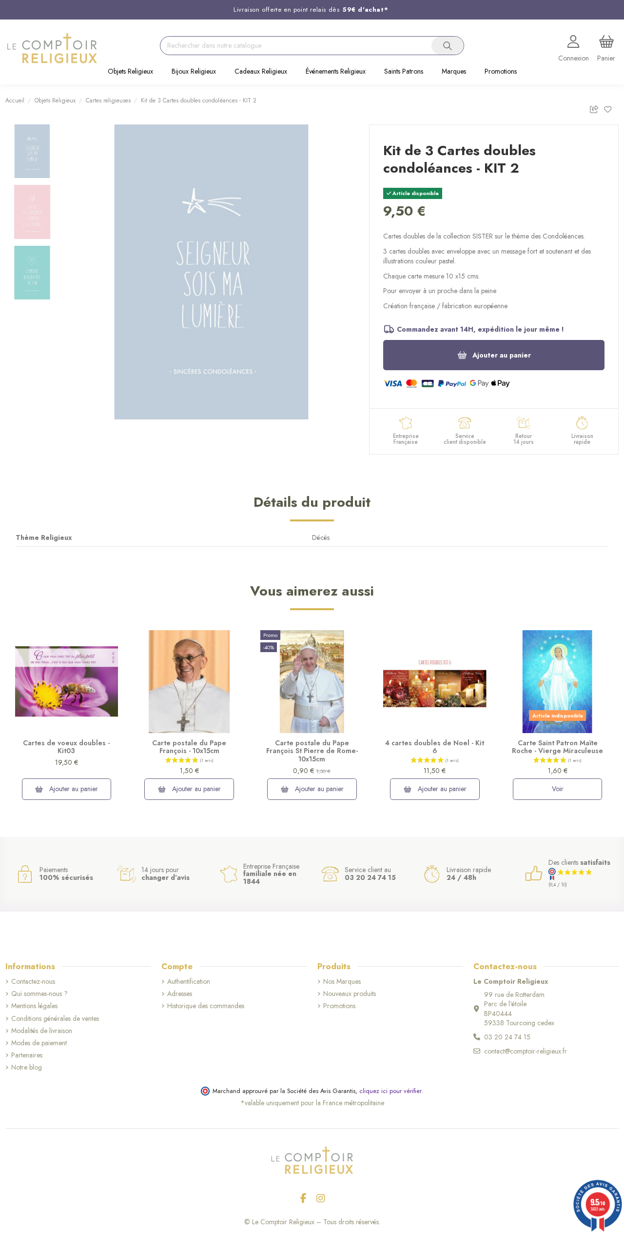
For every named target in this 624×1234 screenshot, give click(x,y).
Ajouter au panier (501, 355)
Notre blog (26, 1067)
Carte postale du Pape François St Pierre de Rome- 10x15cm (312, 751)
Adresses (179, 993)
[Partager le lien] (596, 108)
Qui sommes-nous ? (39, 993)
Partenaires (26, 1055)
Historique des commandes (205, 1006)
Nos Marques (342, 981)
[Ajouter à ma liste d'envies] (611, 108)
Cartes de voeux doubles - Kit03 (66, 747)
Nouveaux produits (349, 993)
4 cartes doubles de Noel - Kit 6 (434, 747)
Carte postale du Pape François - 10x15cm (189, 747)
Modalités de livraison (41, 1030)
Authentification (188, 981)
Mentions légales (34, 1006)
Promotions (339, 1006)
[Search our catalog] (447, 46)
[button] (130, 72)
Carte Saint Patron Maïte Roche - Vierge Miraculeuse (557, 747)
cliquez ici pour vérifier (390, 1091)
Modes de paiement (39, 1043)
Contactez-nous (33, 981)
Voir (558, 789)
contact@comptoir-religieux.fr (525, 1051)
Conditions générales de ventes (55, 1018)
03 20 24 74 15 (507, 1037)
